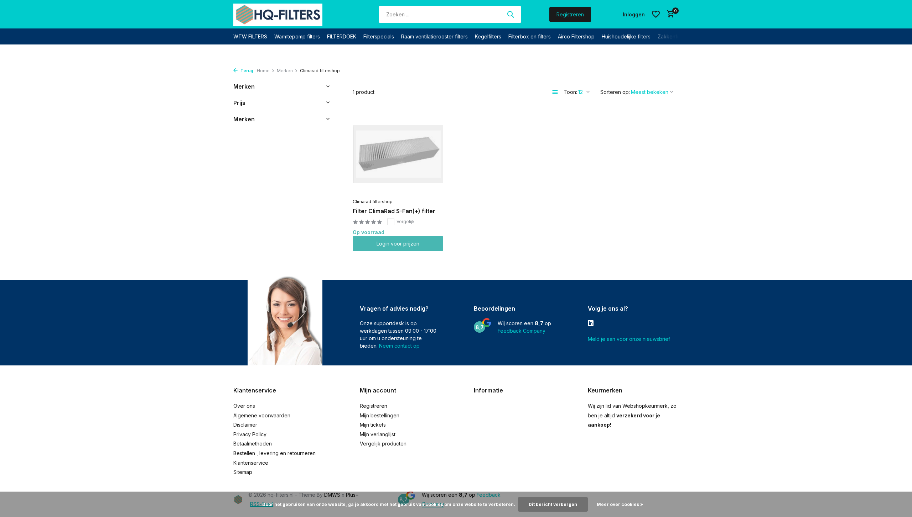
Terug (246, 70)
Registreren (570, 14)
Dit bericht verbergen (553, 504)
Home (263, 70)
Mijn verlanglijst (377, 434)
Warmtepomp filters (297, 36)
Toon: (570, 92)
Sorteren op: (615, 92)
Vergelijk (406, 221)
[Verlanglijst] (656, 14)
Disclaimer (245, 425)
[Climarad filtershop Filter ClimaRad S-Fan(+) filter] (398, 154)
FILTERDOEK (341, 36)
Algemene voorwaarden (261, 415)
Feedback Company (521, 331)
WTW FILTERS (250, 36)
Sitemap (242, 472)
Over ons (244, 406)
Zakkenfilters (673, 36)
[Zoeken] (510, 14)
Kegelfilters (488, 36)
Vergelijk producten (383, 443)
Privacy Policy (249, 434)
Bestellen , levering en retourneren (274, 453)
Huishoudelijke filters (626, 36)
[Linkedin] (591, 324)
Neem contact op (399, 346)
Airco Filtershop (576, 36)
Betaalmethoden (252, 443)
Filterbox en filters (529, 36)
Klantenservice (250, 463)
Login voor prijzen (398, 244)
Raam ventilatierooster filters (434, 36)
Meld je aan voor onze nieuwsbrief (629, 339)
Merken (285, 70)
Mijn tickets (373, 425)
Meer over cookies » (620, 504)
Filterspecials (378, 36)
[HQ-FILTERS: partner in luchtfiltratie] (277, 14)
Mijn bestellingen (379, 415)
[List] (555, 92)
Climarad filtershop (373, 201)
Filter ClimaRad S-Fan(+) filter (394, 211)
